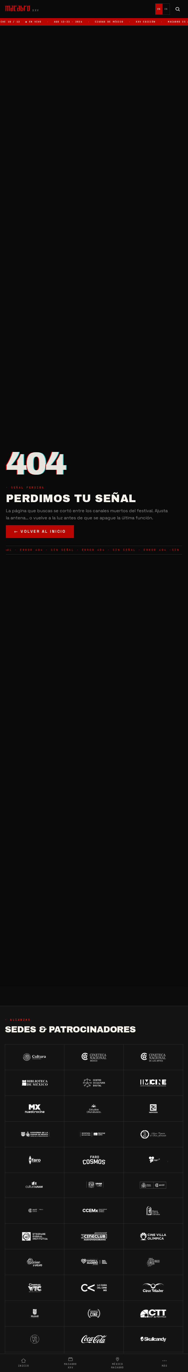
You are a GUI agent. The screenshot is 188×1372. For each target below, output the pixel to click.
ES (159, 9)
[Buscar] (177, 9)
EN (166, 9)
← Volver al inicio (40, 531)
